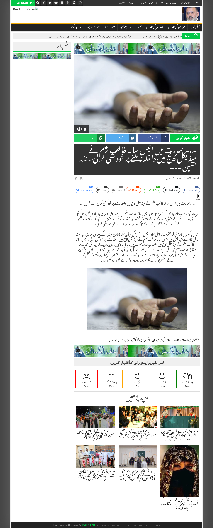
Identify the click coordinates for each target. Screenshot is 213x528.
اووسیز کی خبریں (171, 2)
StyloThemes (88, 525)
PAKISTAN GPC (24, 3)
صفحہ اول (196, 2)
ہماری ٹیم (122, 2)
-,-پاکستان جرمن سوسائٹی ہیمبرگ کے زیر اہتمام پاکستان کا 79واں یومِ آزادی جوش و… (137, 475)
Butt (194, 178)
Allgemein (180, 339)
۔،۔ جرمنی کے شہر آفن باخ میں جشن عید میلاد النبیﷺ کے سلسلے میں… (96, 435)
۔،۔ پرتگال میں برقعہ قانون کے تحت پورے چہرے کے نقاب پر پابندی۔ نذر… (180, 504)
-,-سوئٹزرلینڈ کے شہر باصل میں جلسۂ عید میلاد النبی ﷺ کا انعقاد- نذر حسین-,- (168, 36)
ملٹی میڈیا (142, 2)
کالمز (161, 2)
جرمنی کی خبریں (185, 2)
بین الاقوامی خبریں (134, 339)
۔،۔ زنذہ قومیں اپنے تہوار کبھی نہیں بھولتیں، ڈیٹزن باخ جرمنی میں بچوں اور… (137, 435)
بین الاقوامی (153, 2)
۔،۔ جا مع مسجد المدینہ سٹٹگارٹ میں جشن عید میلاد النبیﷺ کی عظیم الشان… (96, 475)
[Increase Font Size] (81, 179)
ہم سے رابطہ (132, 2)
